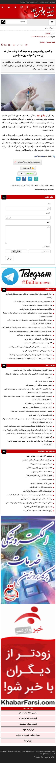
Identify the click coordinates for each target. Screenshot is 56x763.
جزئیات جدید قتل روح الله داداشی (41, 487)
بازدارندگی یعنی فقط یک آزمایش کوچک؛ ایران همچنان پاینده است (30, 358)
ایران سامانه (39, 757)
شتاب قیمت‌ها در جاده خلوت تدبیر (40, 415)
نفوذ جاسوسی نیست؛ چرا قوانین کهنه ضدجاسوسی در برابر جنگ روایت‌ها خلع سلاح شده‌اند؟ (27, 315)
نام (49, 204)
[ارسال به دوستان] (5, 44)
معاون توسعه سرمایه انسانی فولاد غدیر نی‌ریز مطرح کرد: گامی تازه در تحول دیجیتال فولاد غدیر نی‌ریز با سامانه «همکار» (30, 30)
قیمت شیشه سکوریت (28, 718)
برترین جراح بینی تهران (28, 712)
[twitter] (8, 8)
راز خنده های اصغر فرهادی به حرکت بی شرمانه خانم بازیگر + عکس (29, 495)
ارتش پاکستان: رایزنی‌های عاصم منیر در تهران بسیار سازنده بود (31, 354)
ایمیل (48, 213)
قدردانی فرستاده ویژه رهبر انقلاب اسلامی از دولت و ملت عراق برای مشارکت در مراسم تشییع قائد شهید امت (27, 421)
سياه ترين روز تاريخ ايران (43, 381)
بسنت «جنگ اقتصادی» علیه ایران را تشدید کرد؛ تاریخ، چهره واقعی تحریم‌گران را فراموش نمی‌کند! (29, 322)
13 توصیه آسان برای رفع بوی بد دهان (39, 467)
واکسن (36, 156)
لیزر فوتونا (28, 741)
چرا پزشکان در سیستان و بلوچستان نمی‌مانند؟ (37, 305)
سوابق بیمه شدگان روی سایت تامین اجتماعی (37, 460)
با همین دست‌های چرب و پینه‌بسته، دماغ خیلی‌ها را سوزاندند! (31, 411)
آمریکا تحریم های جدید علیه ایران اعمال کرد (37, 350)
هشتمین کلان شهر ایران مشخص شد (39, 456)
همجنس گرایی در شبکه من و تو (41, 464)
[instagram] (21, 7)
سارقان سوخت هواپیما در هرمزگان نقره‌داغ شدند (36, 309)
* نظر (48, 222)
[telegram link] (30, 179)
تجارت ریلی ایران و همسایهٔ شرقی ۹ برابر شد (37, 407)
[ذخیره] (9, 45)
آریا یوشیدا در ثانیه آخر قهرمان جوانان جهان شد (36, 437)
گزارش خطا (27, 168)
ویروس (42, 156)
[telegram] (15, 7)
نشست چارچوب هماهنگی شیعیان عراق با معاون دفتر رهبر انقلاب (30, 347)
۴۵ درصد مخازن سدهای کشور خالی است (38, 343)
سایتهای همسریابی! (45, 479)
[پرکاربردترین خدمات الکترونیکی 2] (28, 560)
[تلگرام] (28, 276)
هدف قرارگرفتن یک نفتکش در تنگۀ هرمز (38, 339)
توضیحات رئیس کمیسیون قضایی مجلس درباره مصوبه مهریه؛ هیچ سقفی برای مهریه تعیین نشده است (27, 398)
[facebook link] (24, 179)
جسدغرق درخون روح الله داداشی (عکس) (38, 506)
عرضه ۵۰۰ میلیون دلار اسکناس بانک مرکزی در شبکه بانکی (33, 301)
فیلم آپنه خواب (28, 729)
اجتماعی (42, 42)
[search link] (3, 22)
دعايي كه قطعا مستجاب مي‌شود (41, 483)
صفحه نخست (51, 42)
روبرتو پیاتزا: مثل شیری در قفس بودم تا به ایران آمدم (34, 335)
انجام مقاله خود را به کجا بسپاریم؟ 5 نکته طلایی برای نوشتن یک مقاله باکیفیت (28, 376)
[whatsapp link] (36, 179)
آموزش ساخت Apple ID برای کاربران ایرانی (37, 491)
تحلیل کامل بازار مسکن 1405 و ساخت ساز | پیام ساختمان (32, 370)
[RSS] (2, 7)
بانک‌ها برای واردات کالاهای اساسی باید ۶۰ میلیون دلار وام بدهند (30, 331)
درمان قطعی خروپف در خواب (28, 735)
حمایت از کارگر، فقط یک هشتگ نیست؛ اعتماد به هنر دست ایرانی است (28, 426)
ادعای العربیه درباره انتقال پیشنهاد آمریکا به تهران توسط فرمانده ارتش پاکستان (28, 296)
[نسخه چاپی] (2, 44)
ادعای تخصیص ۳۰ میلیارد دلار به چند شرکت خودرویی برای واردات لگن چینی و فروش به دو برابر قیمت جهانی (28, 391)
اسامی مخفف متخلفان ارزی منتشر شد (39, 385)
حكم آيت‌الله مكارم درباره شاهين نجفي (39, 475)
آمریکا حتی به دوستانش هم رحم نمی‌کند (38, 403)
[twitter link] (18, 179)
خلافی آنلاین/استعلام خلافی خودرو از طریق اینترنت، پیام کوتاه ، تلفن (29, 502)
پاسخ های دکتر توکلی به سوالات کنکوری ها (37, 510)
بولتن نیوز (41, 115)
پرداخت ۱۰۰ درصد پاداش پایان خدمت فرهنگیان (36, 499)
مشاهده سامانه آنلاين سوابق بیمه (41, 471)
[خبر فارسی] (28, 655)
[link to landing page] (41, 11)
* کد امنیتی (46, 246)
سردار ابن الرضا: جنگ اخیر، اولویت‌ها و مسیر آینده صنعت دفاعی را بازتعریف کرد (29, 443)
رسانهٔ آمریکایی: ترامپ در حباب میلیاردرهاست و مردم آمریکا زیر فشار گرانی (27, 327)
